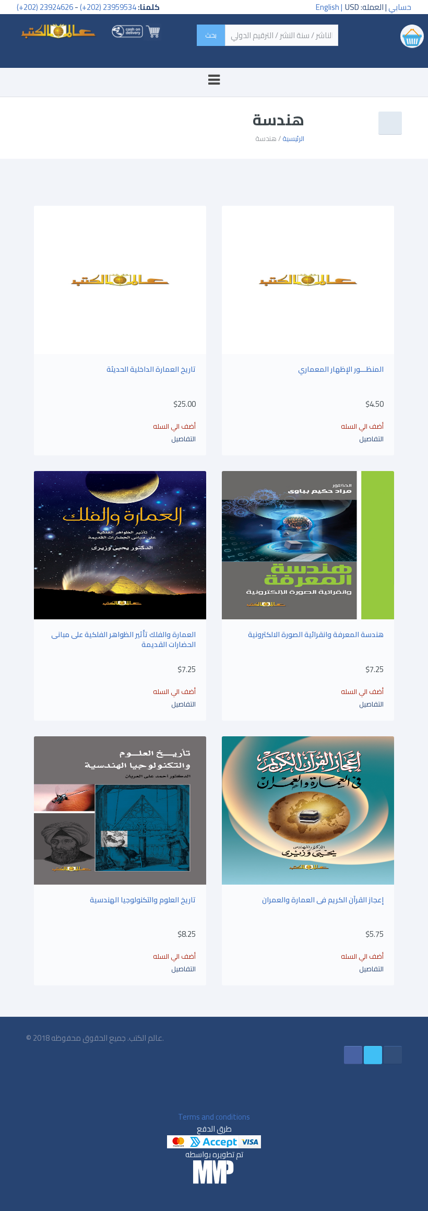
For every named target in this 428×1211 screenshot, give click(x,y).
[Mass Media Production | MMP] (214, 1172)
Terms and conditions (214, 1116)
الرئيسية (293, 138)
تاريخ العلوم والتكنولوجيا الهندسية (143, 900)
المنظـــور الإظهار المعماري (341, 369)
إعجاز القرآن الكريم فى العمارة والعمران (323, 900)
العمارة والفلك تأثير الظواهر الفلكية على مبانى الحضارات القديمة (123, 640)
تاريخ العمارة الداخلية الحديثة (151, 369)
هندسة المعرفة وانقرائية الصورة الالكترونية (316, 634)
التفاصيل (371, 439)
